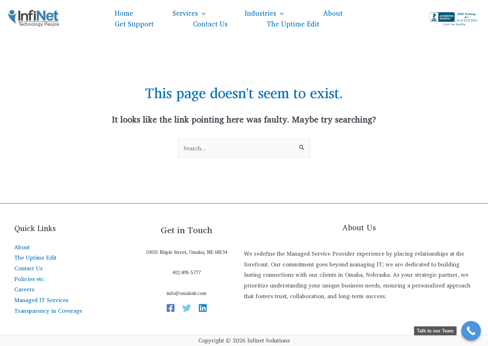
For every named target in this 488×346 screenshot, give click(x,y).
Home (124, 13)
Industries (260, 13)
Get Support (134, 24)
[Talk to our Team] (471, 331)
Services (185, 13)
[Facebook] (171, 308)
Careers (24, 289)
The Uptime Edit (293, 24)
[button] (201, 13)
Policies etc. (29, 279)
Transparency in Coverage (48, 310)
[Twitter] (187, 308)
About (333, 13)
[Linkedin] (203, 308)
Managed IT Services (41, 300)
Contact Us (210, 24)
